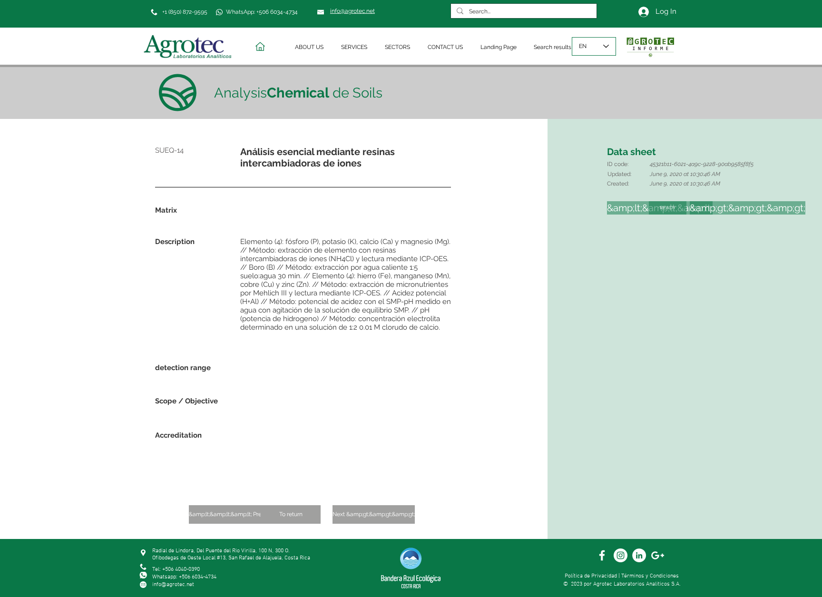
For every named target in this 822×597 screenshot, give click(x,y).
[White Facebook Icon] (602, 555)
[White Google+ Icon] (658, 555)
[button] (311, 47)
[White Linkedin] (639, 555)
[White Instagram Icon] (620, 555)
